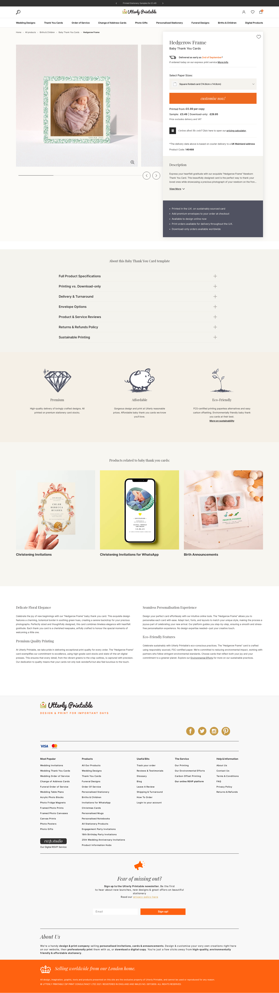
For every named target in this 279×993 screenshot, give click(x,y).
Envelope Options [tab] (73, 307)
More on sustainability (222, 420)
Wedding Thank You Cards (55, 770)
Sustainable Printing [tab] (74, 337)
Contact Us (223, 770)
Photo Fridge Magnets (53, 802)
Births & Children (47, 32)
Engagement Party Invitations (99, 829)
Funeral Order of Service (54, 786)
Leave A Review (146, 786)
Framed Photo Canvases (54, 813)
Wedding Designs (92, 770)
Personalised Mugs (93, 813)
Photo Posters (48, 823)
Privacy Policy (224, 786)
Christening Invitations (34, 554)
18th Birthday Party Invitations (99, 834)
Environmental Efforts (202, 657)
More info (223, 62)
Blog (139, 781)
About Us (222, 765)
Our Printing (182, 765)
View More (175, 188)
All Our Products (91, 765)
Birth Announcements (201, 554)
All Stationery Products (95, 823)
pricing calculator (236, 130)
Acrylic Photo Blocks (52, 797)
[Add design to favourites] (259, 37)
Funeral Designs (91, 781)
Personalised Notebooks (96, 818)
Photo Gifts (46, 829)
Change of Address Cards (55, 781)
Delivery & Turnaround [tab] (76, 296)
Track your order (146, 765)
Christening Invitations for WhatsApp (129, 554)
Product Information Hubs (97, 845)
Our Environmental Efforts (190, 770)
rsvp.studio (53, 840)
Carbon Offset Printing (188, 776)
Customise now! (213, 98)
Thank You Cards (91, 776)
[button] (146, 175)
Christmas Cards (91, 808)
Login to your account (149, 802)
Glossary (142, 776)
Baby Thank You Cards (69, 32)
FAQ (219, 781)
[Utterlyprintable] (139, 12)
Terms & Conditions (228, 776)
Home (18, 32)
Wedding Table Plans (52, 792)
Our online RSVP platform (189, 781)
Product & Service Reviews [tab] (80, 317)
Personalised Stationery (95, 792)
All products (30, 32)
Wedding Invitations (51, 765)
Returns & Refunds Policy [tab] (78, 327)
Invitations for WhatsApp (96, 802)
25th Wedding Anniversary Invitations (103, 839)
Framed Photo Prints (52, 808)
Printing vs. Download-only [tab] (80, 286)
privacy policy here (145, 896)
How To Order (145, 797)
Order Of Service (91, 786)
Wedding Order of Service (55, 776)
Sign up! (163, 911)
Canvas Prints (48, 818)
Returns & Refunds (227, 792)
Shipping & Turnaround (150, 792)
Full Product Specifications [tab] (80, 276)
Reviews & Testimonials (150, 770)
